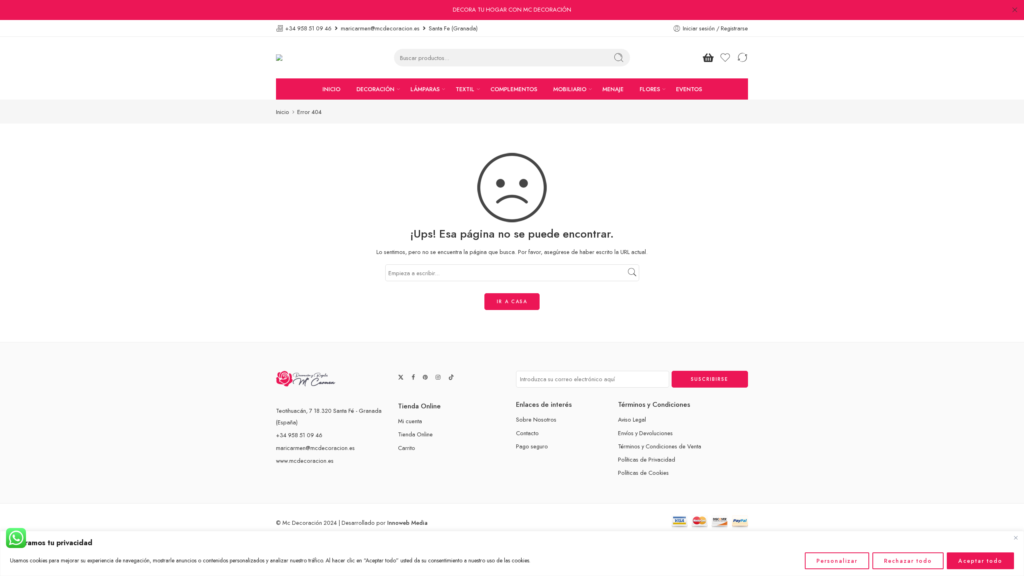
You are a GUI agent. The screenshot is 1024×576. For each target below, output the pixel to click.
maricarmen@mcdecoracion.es (315, 448)
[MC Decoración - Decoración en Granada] (299, 57)
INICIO (331, 89)
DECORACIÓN (375, 89)
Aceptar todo (980, 561)
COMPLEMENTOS (513, 89)
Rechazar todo (908, 561)
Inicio (282, 112)
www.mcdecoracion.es (305, 460)
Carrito (406, 448)
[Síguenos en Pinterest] (425, 377)
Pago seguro (532, 446)
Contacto (527, 433)
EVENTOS (689, 89)
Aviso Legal (632, 419)
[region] (512, 553)
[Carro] (708, 57)
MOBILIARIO (569, 89)
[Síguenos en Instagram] (438, 377)
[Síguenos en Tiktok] (451, 377)
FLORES (650, 89)
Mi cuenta (410, 421)
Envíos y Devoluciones (645, 433)
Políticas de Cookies (643, 472)
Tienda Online (415, 434)
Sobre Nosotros (536, 419)
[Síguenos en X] (401, 377)
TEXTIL (465, 89)
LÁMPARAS (425, 89)
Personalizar (837, 561)
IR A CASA (512, 301)
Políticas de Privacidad (646, 459)
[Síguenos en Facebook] (413, 377)
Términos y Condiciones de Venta (659, 446)
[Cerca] (1015, 537)
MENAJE (613, 89)
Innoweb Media (407, 522)
